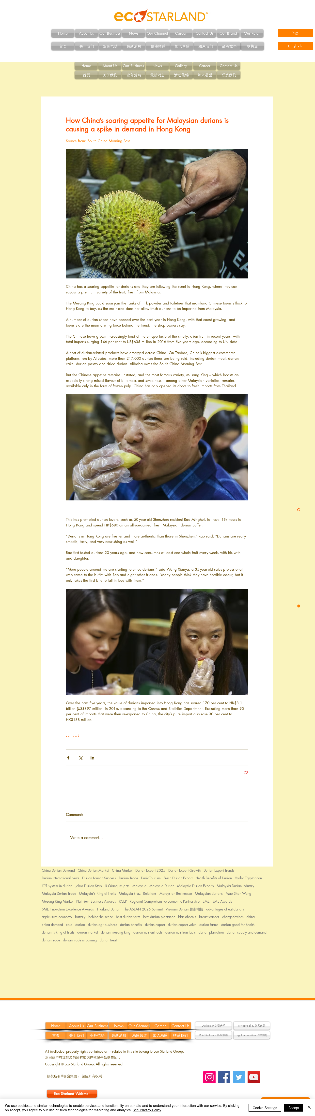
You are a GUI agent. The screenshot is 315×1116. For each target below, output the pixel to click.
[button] (213, 1026)
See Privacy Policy (147, 1109)
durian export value (182, 924)
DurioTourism (151, 878)
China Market (122, 870)
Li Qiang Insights (117, 885)
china (251, 916)
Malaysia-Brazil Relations (138, 893)
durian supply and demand (247, 932)
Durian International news (60, 878)
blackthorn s (187, 916)
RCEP (123, 901)
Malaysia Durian (161, 885)
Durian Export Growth (184, 870)
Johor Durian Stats (88, 885)
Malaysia (139, 885)
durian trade (51, 940)
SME (206, 901)
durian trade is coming (80, 940)
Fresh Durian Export (178, 878)
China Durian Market (93, 870)
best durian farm (128, 916)
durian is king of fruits (58, 932)
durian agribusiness (102, 924)
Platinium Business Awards (96, 901)
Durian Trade (128, 878)
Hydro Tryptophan (248, 878)
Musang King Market (57, 901)
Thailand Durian (108, 909)
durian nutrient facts (147, 932)
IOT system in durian (57, 885)
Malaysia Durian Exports (195, 885)
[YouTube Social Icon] (254, 1077)
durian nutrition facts (180, 932)
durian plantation (211, 932)
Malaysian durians (209, 893)
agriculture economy (57, 916)
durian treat (108, 940)
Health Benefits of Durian (213, 878)
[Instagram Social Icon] (209, 1077)
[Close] (309, 1107)
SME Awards (222, 901)
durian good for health (237, 924)
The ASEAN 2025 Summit (143, 909)
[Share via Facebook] (68, 757)
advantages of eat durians (225, 909)
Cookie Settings (265, 1107)
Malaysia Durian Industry (235, 885)
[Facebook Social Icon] (224, 1077)
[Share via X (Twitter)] (80, 757)
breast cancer (209, 916)
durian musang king (115, 932)
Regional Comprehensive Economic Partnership (165, 901)
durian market (87, 932)
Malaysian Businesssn (175, 893)
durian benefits (131, 924)
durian (80, 924)
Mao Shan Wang (238, 893)
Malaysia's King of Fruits (97, 893)
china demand (52, 924)
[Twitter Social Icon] (239, 1077)
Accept (293, 1107)
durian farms (208, 924)
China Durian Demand (58, 870)
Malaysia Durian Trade (59, 893)
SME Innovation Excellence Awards (68, 909)
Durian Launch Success (99, 878)
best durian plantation (159, 916)
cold (69, 924)
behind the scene (100, 916)
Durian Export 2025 (150, 870)
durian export (155, 924)
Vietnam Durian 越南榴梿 (184, 909)
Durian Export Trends (219, 870)
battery (80, 916)
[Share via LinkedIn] (92, 757)
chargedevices (233, 916)
